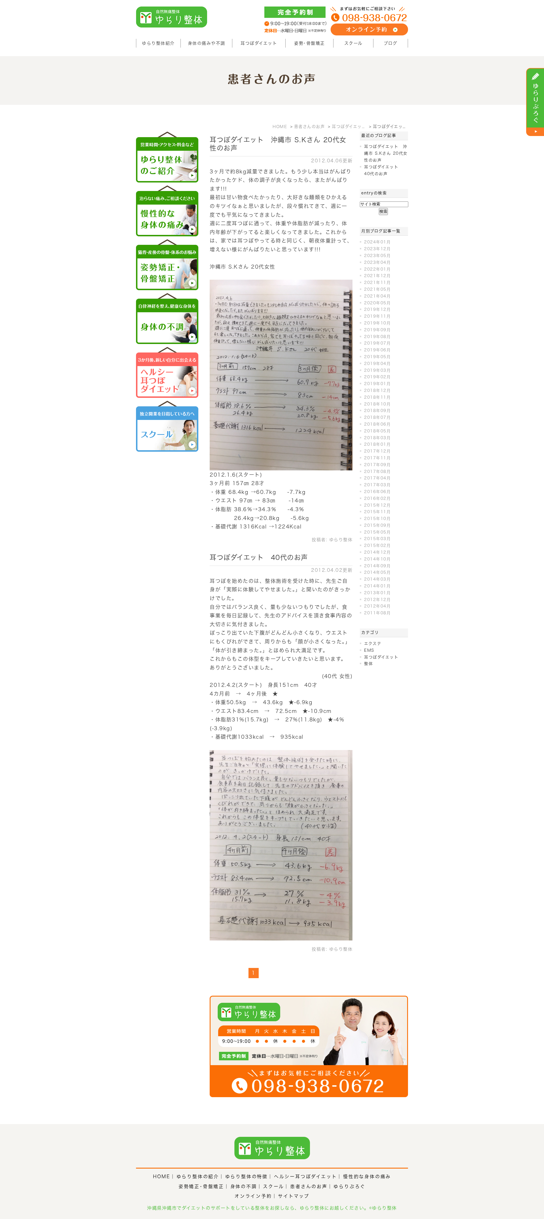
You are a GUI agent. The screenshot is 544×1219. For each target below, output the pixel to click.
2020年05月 (377, 303)
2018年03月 (377, 438)
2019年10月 (377, 323)
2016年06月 (377, 492)
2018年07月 (377, 417)
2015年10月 (377, 519)
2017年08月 (377, 471)
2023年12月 (377, 249)
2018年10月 (377, 404)
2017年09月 (377, 465)
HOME (161, 1176)
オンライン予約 (253, 1196)
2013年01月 (377, 593)
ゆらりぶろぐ (349, 1186)
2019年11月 (377, 316)
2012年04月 (377, 606)
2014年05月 (377, 572)
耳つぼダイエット (259, 43)
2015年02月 (377, 545)
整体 (368, 664)
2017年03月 (377, 485)
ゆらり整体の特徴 (246, 1176)
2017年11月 (377, 458)
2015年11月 (377, 512)
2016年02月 (377, 498)
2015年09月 (377, 525)
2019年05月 (377, 357)
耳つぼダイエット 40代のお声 (259, 557)
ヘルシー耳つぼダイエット (305, 1176)
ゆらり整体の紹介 (198, 1176)
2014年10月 (377, 559)
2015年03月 (377, 539)
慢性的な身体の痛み (367, 1176)
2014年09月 (377, 566)
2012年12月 (377, 600)
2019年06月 (377, 350)
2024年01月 (377, 242)
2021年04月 (377, 296)
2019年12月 (377, 309)
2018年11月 (377, 397)
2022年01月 (377, 269)
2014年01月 (377, 586)
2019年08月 (377, 337)
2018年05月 (377, 431)
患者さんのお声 (309, 1186)
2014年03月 (377, 579)
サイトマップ (293, 1196)
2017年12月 (377, 451)
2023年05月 (377, 256)
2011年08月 (377, 613)
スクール (353, 43)
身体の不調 (243, 1186)
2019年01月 (377, 384)
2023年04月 (377, 262)
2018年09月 (377, 411)
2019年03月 (377, 370)
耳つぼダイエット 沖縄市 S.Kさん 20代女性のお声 (386, 153)
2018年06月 (377, 424)
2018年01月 (377, 444)
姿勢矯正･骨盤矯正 (201, 1186)
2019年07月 (377, 343)
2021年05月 (377, 289)
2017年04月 (377, 478)
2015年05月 (377, 532)
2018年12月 (377, 390)
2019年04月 (377, 364)
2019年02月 (377, 377)
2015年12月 (377, 505)
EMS (369, 650)
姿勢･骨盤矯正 (309, 43)
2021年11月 (377, 282)
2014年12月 (377, 552)
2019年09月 (377, 330)
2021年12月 (377, 276)
